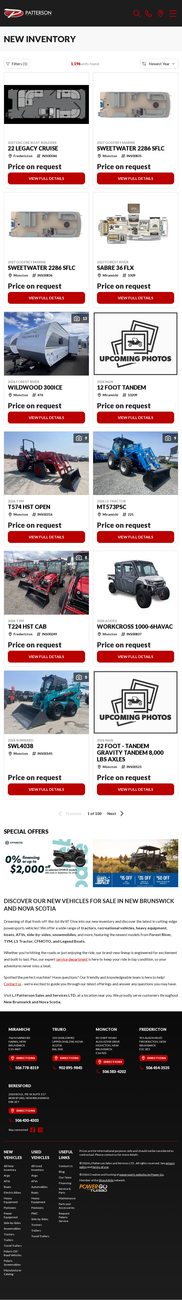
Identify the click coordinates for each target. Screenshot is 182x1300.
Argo (7, 1175)
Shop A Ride (106, 1180)
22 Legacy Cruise (33, 148)
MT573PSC (111, 507)
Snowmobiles (12, 1228)
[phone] (148, 13)
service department (72, 959)
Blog (61, 1171)
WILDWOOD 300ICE (35, 387)
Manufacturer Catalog (13, 1272)
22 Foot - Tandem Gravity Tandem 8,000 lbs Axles (130, 753)
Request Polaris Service (64, 1217)
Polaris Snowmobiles (12, 1262)
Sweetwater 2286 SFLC (130, 148)
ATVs (7, 1181)
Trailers (9, 1240)
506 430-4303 (27, 1120)
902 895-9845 (70, 1067)
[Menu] (173, 13)
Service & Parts (65, 1190)
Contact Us (66, 1166)
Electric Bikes (12, 1192)
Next (111, 813)
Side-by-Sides (12, 1223)
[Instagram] (40, 1130)
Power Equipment (11, 1215)
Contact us (12, 984)
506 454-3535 (157, 1067)
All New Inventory (10, 1168)
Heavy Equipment (11, 1200)
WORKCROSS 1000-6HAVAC (135, 626)
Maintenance (67, 1198)
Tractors (9, 1234)
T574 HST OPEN (29, 507)
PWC (34, 1213)
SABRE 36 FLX (115, 267)
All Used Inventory (37, 1168)
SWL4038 (20, 746)
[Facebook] (33, 1130)
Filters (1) (19, 63)
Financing (65, 1183)
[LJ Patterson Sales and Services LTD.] (27, 13)
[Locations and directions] (160, 13)
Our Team (65, 1177)
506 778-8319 (27, 1067)
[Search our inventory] (136, 13)
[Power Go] (121, 1188)
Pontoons (10, 1207)
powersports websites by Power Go (141, 1174)
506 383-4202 (114, 1071)
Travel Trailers (13, 1245)
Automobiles (39, 1187)
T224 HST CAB (27, 626)
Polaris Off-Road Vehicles (13, 1253)
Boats (7, 1187)
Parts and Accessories (67, 1205)
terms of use (100, 1167)
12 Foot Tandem (121, 387)
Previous (74, 813)
